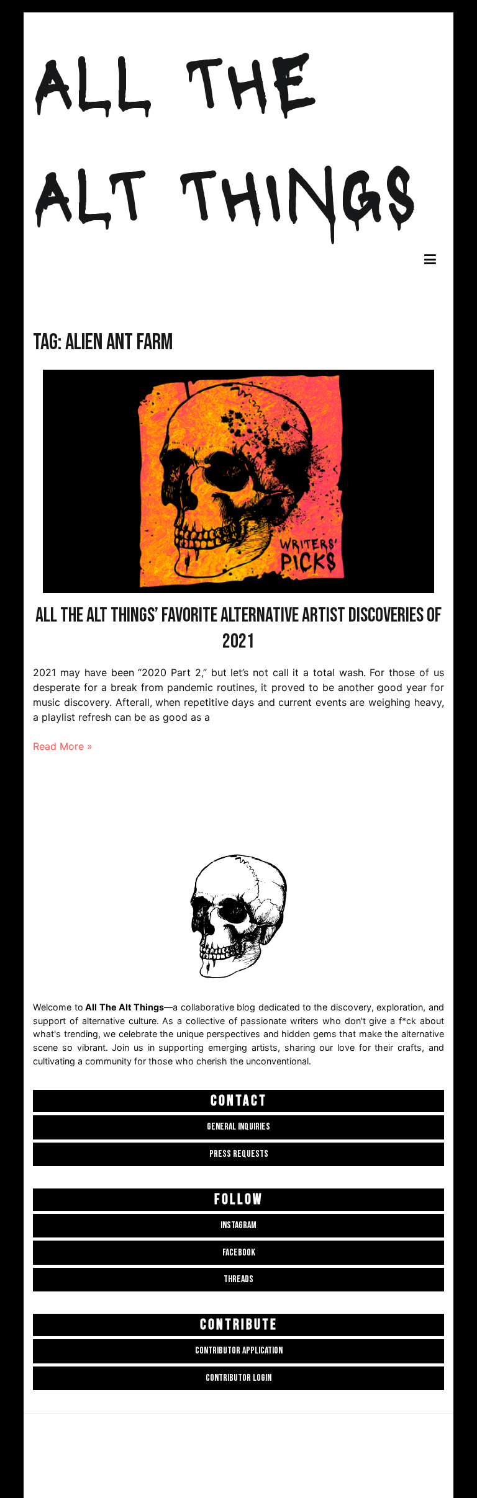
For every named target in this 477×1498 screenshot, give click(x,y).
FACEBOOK (238, 1253)
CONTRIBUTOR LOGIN (238, 1378)
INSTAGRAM (238, 1225)
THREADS (238, 1279)
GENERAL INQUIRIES (238, 1127)
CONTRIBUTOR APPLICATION (239, 1351)
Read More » (63, 746)
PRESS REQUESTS (238, 1154)
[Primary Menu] (430, 260)
